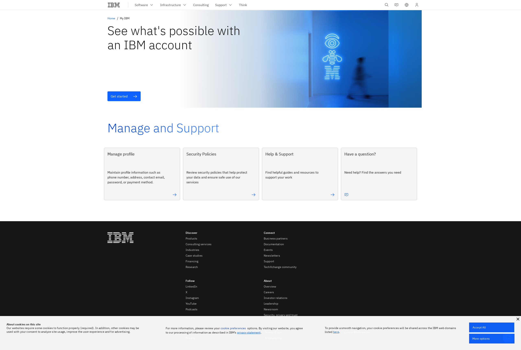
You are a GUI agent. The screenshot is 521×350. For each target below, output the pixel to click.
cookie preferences (233, 328)
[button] (406, 5)
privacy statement (249, 332)
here (336, 332)
